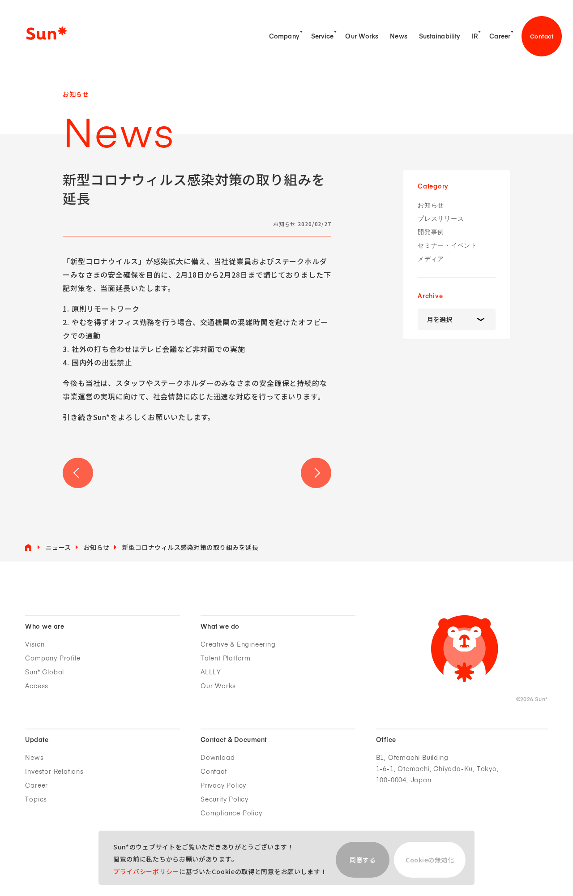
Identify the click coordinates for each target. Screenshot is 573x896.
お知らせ (431, 205)
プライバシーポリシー (146, 871)
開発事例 (431, 232)
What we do (220, 627)
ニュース (58, 547)
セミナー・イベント (447, 245)
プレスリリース (441, 218)
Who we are (44, 627)
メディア (431, 259)
